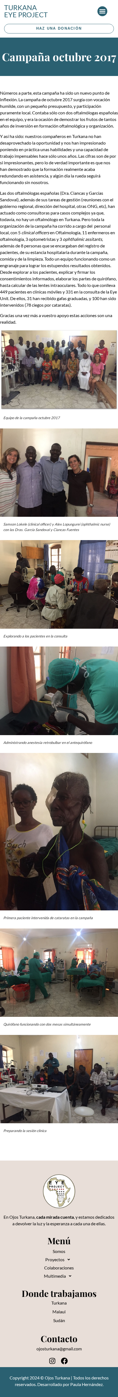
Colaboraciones (59, 1267)
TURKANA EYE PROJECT (26, 11)
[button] (102, 11)
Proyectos (54, 1259)
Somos (59, 1251)
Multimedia (55, 1276)
